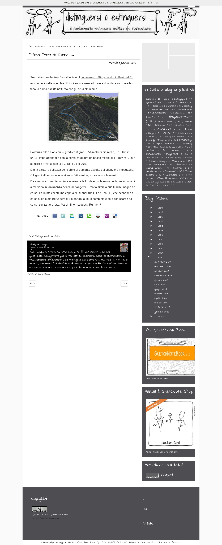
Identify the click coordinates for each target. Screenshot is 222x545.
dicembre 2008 (163, 262)
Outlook (177, 150)
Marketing (187, 143)
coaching (188, 106)
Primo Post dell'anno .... (51, 55)
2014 (160, 230)
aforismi (150, 99)
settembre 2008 (163, 276)
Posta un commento (38, 274)
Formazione (164, 129)
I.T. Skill (168, 133)
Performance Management (163, 154)
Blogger (176, 542)
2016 (160, 221)
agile (166, 99)
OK (157, 3)
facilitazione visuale (182, 125)
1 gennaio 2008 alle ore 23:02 (42, 247)
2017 (160, 217)
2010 (160, 248)
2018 (160, 212)
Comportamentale (160, 109)
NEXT (124, 283)
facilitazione (161, 125)
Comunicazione (160, 113)
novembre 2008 (163, 267)
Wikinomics (163, 185)
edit (146, 509)
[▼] (153, 257)
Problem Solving (158, 161)
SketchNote (152, 171)
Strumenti (171, 171)
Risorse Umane (155, 168)
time (152, 178)
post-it (189, 157)
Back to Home (36, 46)
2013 (160, 235)
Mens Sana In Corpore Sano (63, 46)
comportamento (184, 109)
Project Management (157, 164)
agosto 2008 (161, 280)
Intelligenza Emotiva (175, 136)
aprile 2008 (160, 298)
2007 (161, 316)
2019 (160, 208)
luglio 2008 (160, 285)
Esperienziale (166, 122)
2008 (159, 257)
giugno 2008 (161, 289)
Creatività (180, 113)
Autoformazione (184, 102)
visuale (179, 182)
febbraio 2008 (162, 307)
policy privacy (176, 157)
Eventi (188, 122)
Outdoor (152, 150)
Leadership (185, 140)
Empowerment (180, 117)
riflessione (181, 164)
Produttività (179, 161)
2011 (160, 244)
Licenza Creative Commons (45, 518)
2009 (160, 253)
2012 (160, 239)
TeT (190, 175)
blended (172, 106)
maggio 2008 (161, 294)
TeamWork (172, 175)
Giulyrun (35, 244)
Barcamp (157, 106)
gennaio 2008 (162, 312)
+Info (149, 3)
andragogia (180, 99)
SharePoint (179, 168)
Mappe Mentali (164, 143)
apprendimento (155, 102)
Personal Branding (155, 157)
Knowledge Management (158, 140)
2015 (161, 226)
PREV (32, 283)
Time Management (169, 178)
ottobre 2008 (162, 271)
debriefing (152, 117)
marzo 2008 (161, 303)
